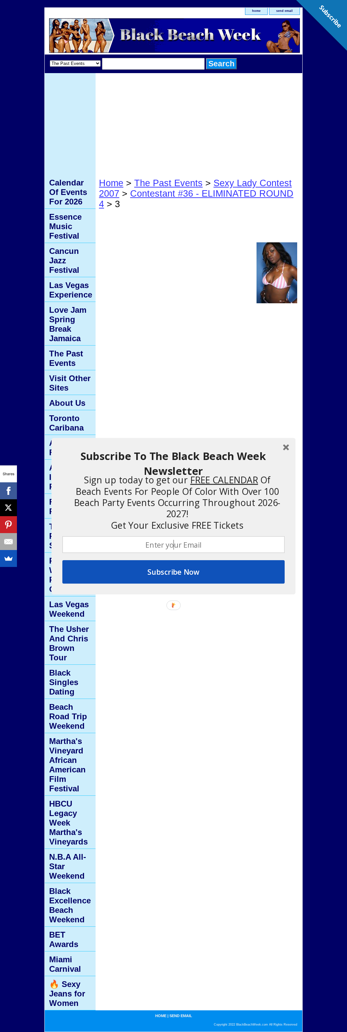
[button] (173, 463)
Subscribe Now (173, 572)
